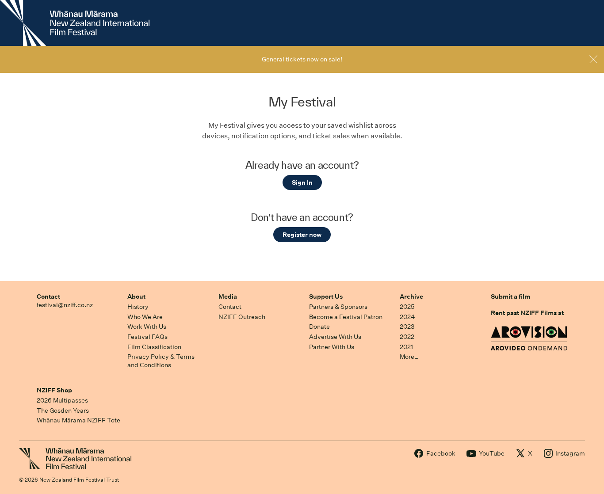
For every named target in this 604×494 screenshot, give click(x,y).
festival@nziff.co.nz (65, 305)
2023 (407, 327)
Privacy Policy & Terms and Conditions (161, 361)
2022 (407, 337)
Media (227, 296)
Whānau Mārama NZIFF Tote (78, 420)
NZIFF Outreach (241, 317)
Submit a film (510, 296)
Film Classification (154, 347)
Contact (48, 296)
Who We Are (145, 317)
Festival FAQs (147, 337)
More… (409, 357)
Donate (319, 327)
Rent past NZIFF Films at (527, 313)
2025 (407, 307)
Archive (411, 296)
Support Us (326, 296)
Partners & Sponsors (338, 307)
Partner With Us (331, 347)
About (136, 296)
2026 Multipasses (62, 400)
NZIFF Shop (54, 390)
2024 (407, 317)
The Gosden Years (63, 410)
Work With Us (146, 327)
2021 (406, 347)
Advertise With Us (335, 337)
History (138, 307)
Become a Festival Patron (345, 317)
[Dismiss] (593, 59)
